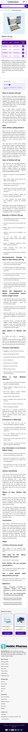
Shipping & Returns (5, 701)
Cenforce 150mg (4, 664)
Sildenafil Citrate (11, 102)
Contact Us (4, 712)
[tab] (14, 81)
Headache (6, 351)
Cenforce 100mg (4, 661)
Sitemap (3, 708)
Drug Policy (3, 706)
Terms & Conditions (5, 696)
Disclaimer (3, 688)
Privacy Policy (4, 683)
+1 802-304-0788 (4, 719)
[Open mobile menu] (1, 2)
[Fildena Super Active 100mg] (20, 620)
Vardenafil (10, 171)
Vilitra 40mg (3, 668)
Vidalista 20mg (4, 673)
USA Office (3, 714)
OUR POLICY (4, 694)
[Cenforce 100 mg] (7, 620)
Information (4, 679)
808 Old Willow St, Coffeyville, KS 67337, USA (11, 716)
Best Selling (4, 659)
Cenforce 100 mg (6, 626)
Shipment (3, 686)
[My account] (26, 2)
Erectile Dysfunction (17, 10)
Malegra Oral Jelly (5, 675)
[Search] (25, 6)
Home (2, 10)
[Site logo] (13, 2)
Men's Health (8, 10)
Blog (2, 690)
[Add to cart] (23, 46)
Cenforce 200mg (4, 666)
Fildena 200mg (4, 670)
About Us (3, 681)
